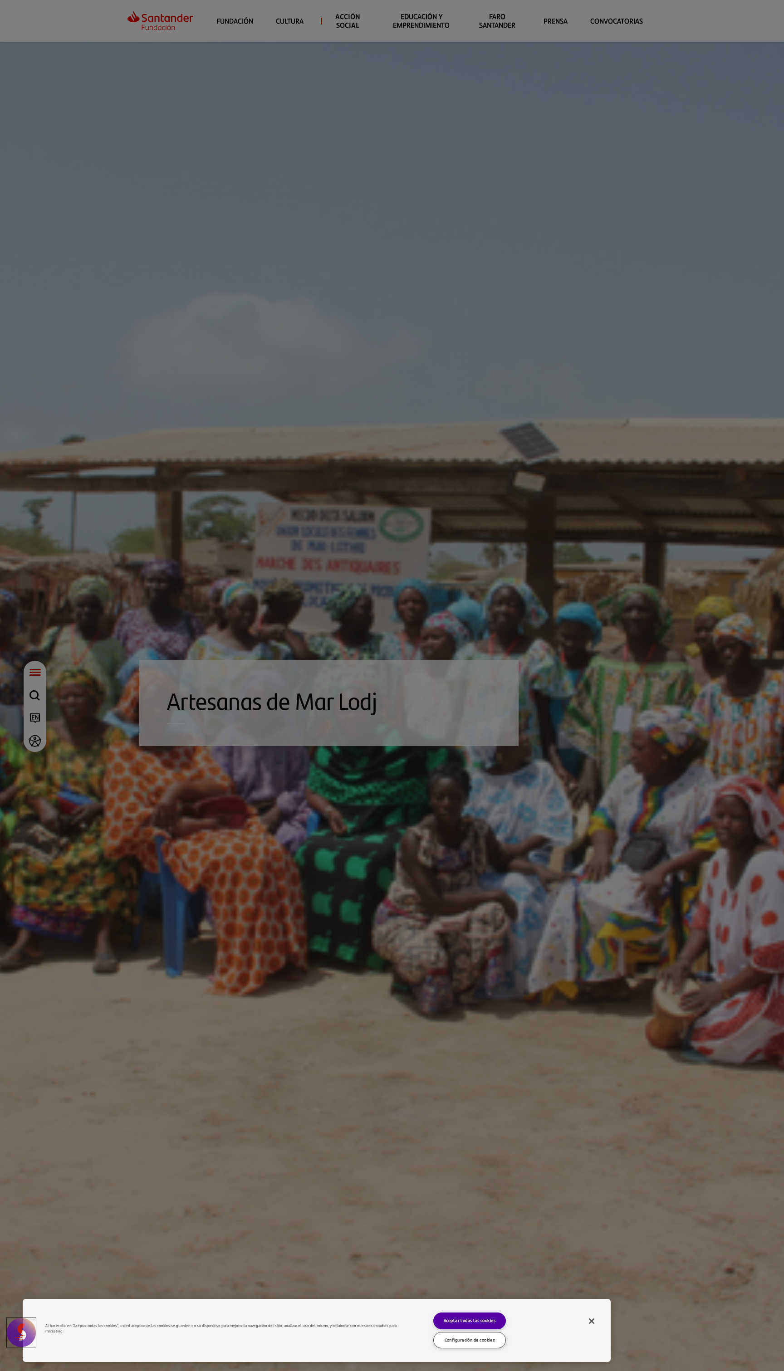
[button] (21, 1332)
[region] (317, 1330)
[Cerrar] (592, 1321)
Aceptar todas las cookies (469, 1320)
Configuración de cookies (470, 1340)
